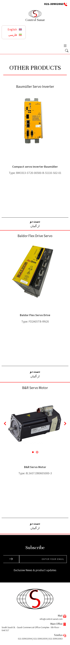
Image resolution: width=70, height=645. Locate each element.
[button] (65, 45)
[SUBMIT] (11, 559)
